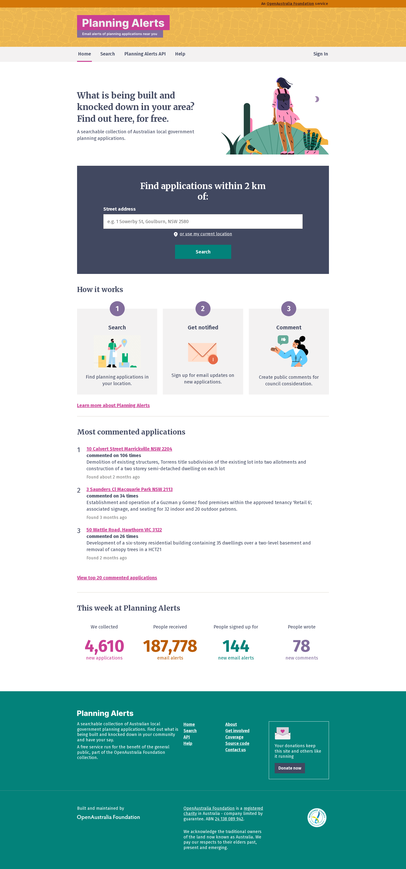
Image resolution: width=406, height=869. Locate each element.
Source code (237, 743)
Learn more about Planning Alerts (113, 405)
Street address (119, 209)
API (186, 737)
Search (190, 730)
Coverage (234, 737)
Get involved (237, 730)
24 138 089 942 (229, 819)
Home (189, 724)
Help (187, 743)
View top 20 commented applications (117, 578)
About (231, 724)
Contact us (235, 749)
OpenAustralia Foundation (209, 808)
